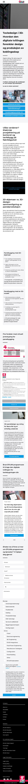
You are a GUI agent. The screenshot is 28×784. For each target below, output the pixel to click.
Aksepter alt (14, 404)
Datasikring (4, 397)
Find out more (14, 535)
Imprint (9, 397)
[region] (14, 392)
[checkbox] (13, 616)
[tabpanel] (14, 514)
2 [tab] (14, 540)
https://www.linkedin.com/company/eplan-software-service (4, 779)
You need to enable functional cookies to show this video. (14, 188)
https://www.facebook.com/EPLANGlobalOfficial (8, 779)
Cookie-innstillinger (14, 408)
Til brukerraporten (14, 456)
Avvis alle (14, 401)
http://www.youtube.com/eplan (11, 779)
